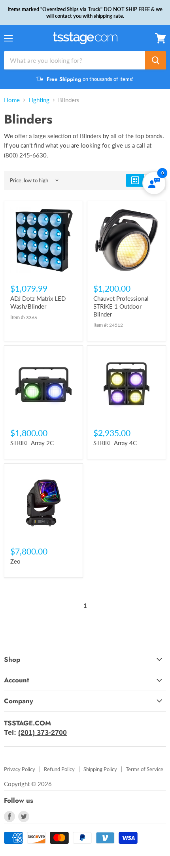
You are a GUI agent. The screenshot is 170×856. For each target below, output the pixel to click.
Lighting (38, 100)
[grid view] (135, 180)
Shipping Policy (100, 769)
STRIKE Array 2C (32, 442)
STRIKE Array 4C (115, 442)
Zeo (15, 561)
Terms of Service (144, 769)
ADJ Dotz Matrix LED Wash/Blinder (38, 302)
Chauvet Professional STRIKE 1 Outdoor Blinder (121, 306)
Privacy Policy (19, 769)
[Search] (155, 60)
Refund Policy (59, 769)
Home (12, 100)
